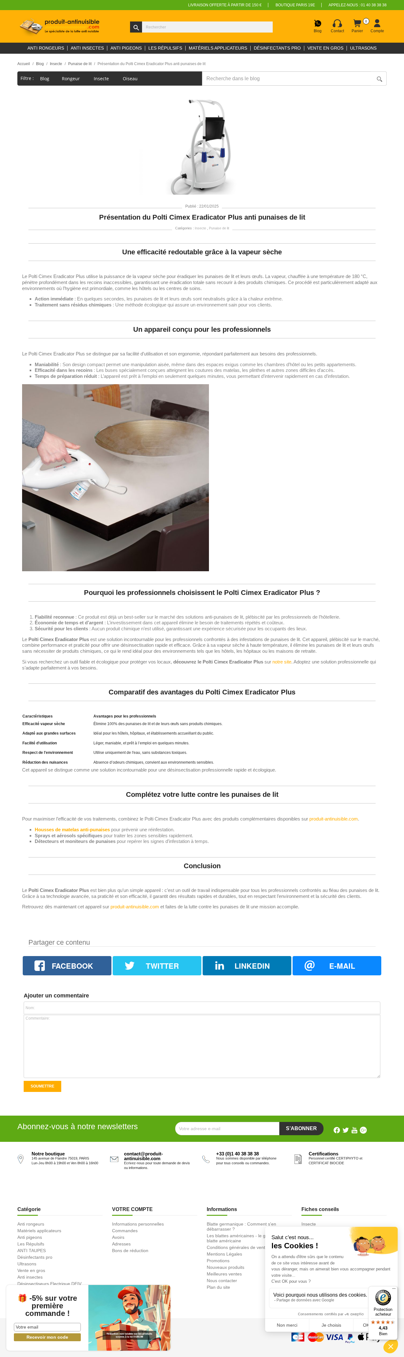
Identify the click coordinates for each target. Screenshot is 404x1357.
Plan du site (218, 1287)
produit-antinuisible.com (333, 818)
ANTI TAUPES (31, 1250)
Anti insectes (30, 1277)
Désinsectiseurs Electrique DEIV (49, 1283)
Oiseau (131, 79)
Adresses (121, 1243)
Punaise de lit (219, 228)
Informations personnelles (138, 1224)
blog (44, 79)
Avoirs (118, 1237)
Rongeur (71, 79)
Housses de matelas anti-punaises (72, 829)
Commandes (125, 1230)
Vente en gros (31, 1270)
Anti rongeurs (30, 1224)
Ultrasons (26, 1263)
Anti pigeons (29, 1237)
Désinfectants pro (34, 1257)
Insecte (102, 79)
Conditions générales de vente (237, 1247)
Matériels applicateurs (39, 1230)
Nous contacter (222, 1280)
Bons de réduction (130, 1250)
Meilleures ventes (224, 1273)
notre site (281, 661)
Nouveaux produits (225, 1267)
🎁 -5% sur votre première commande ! (47, 1305)
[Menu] (394, 1290)
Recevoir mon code (47, 1337)
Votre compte (132, 1209)
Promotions (218, 1260)
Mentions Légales (224, 1254)
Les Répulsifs (30, 1243)
